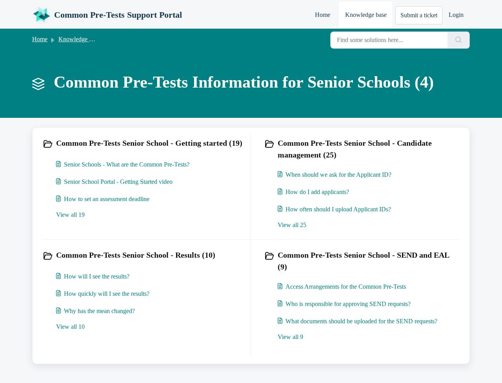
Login (456, 14)
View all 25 (292, 225)
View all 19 (70, 214)
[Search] (458, 40)
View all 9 (290, 337)
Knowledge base (366, 14)
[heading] (144, 143)
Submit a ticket (418, 15)
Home (322, 14)
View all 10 (70, 326)
